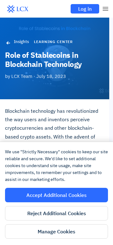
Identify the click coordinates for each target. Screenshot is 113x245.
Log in (85, 9)
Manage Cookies (56, 231)
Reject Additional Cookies (56, 213)
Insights (21, 41)
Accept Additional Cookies (56, 195)
